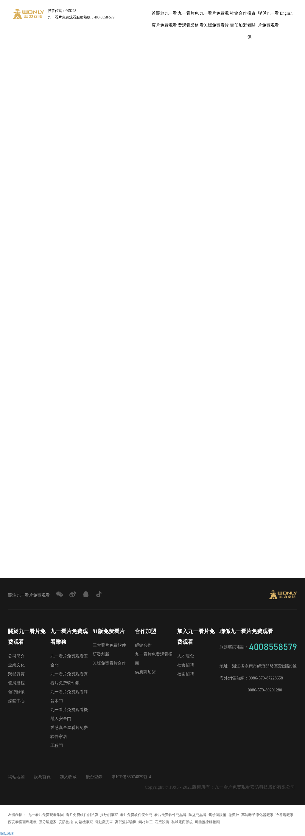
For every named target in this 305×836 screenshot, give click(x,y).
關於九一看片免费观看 (166, 15)
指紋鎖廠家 (109, 815)
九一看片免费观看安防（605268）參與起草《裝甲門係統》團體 (78, 540)
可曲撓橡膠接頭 (207, 822)
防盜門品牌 (197, 815)
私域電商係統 (182, 822)
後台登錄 (94, 777)
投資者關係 (251, 15)
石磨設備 (162, 822)
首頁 (154, 15)
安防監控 (66, 822)
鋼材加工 (146, 822)
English (286, 13)
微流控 (233, 815)
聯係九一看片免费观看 (268, 15)
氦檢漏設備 (217, 815)
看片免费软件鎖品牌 (82, 815)
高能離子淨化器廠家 (257, 815)
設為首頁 (42, 777)
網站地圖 (16, 777)
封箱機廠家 (84, 822)
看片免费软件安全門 (136, 815)
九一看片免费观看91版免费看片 (214, 15)
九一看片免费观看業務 (188, 15)
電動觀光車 (104, 822)
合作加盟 (243, 15)
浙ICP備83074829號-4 (131, 777)
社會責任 (234, 15)
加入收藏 (68, 777)
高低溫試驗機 (125, 822)
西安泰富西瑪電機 (22, 822)
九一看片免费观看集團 (46, 815)
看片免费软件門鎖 (108, 123)
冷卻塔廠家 (284, 815)
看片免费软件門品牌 (170, 815)
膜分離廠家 (48, 822)
